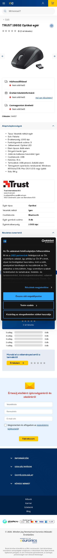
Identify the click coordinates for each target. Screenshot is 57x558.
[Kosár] (52, 3)
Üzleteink (28, 507)
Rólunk (28, 499)
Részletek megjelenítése (36, 287)
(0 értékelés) (25, 31)
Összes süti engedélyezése (28, 296)
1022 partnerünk (19, 255)
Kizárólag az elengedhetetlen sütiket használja (28, 314)
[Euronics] (10, 3)
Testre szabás (27, 305)
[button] (2, 56)
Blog (28, 511)
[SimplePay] (28, 521)
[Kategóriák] (3, 3)
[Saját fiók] (43, 3)
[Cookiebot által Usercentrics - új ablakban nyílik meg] (42, 241)
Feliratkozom (28, 438)
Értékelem (15, 363)
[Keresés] (52, 11)
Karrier (28, 503)
